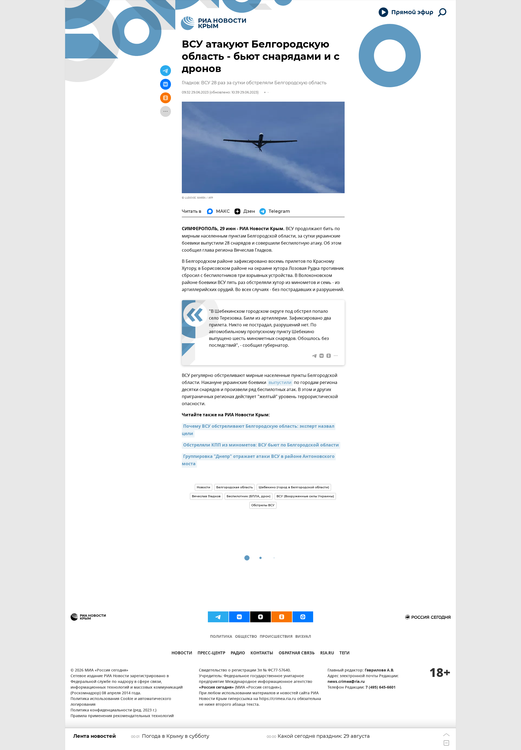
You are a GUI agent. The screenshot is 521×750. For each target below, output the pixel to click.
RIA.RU (327, 654)
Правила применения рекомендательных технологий (122, 716)
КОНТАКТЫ (261, 654)
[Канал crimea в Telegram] (218, 616)
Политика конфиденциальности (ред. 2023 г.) (113, 710)
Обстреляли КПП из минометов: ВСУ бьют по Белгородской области (261, 445)
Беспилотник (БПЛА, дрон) (249, 496)
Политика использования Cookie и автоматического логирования (121, 702)
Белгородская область (234, 487)
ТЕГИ (344, 654)
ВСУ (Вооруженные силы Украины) (305, 496)
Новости (203, 487)
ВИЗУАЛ (303, 637)
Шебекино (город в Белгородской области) (294, 487)
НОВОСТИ (181, 654)
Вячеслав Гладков (206, 496)
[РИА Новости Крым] (213, 23)
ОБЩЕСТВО (246, 637)
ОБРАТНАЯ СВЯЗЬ (297, 654)
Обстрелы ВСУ (263, 505)
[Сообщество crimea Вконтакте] (239, 616)
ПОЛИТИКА (221, 637)
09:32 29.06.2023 (195, 92)
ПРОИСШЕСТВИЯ (276, 637)
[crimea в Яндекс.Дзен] (260, 616)
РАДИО (238, 654)
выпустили (280, 382)
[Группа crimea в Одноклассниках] (281, 616)
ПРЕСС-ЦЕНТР (211, 654)
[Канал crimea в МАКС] (303, 616)
